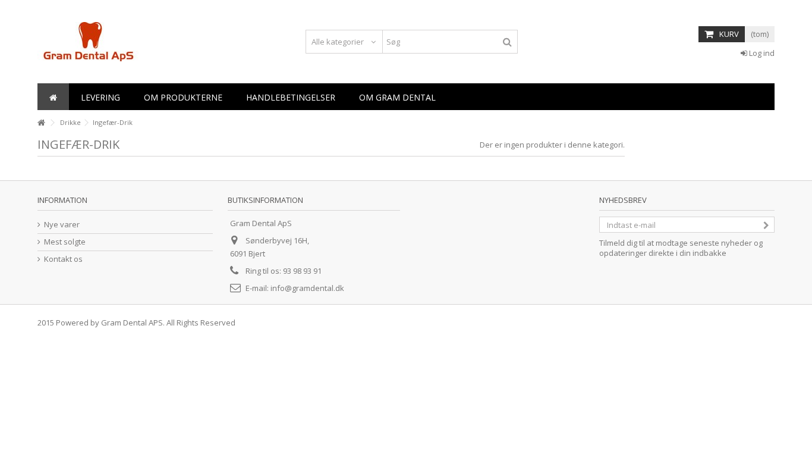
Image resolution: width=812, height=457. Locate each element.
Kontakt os (63, 259)
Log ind (761, 53)
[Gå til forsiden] (41, 122)
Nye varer (62, 225)
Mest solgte (65, 242)
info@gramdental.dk (307, 288)
